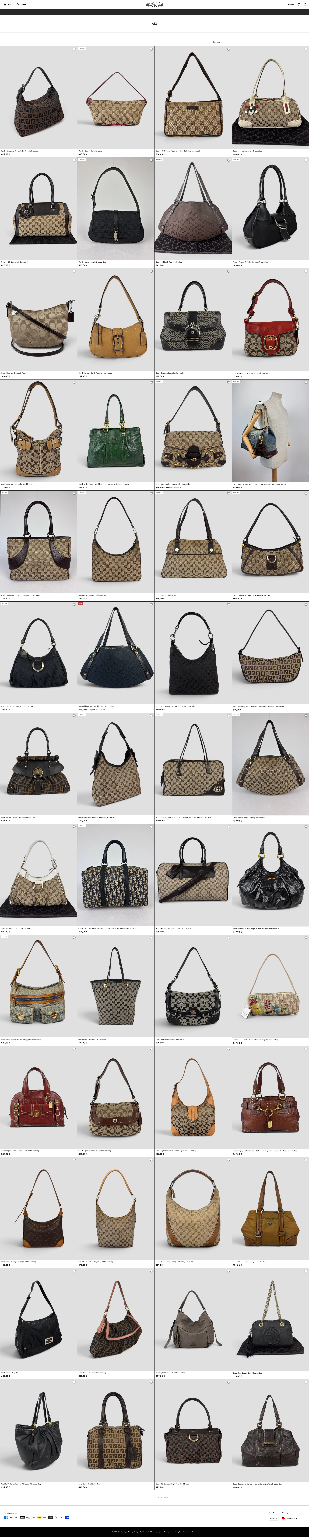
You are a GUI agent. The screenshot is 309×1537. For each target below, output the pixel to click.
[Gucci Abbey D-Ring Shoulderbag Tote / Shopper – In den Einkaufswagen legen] (151, 708)
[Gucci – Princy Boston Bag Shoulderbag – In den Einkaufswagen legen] (305, 153)
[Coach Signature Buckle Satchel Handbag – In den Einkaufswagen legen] (228, 375)
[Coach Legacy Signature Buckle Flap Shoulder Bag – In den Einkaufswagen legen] (305, 375)
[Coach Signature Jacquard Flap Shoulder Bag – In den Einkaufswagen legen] (151, 1153)
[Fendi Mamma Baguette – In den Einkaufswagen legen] (73, 1375)
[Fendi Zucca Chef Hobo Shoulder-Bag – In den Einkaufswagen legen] (151, 1375)
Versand (186, 1532)
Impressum (158, 1532)
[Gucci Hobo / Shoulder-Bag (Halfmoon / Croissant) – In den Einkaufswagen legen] (228, 1264)
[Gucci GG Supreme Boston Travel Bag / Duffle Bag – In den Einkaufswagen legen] (228, 931)
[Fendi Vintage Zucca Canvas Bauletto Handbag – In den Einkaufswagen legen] (73, 820)
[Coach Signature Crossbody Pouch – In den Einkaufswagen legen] (73, 375)
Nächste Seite (163, 1498)
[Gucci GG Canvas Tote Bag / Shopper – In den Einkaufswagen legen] (151, 1042)
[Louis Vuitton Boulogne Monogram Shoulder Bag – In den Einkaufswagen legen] (73, 1264)
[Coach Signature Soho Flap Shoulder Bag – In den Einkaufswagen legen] (228, 1042)
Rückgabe (178, 1532)
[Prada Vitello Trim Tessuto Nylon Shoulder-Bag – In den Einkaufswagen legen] (305, 1264)
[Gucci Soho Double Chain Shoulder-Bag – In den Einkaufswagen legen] (305, 1375)
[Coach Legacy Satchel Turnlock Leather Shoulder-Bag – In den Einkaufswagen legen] (73, 1153)
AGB (192, 1532)
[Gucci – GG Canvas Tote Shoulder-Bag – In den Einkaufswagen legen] (73, 264)
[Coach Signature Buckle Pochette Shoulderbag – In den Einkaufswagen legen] (151, 375)
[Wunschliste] (299, 4)
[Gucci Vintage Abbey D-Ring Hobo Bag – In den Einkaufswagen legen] (73, 931)
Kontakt (150, 1532)
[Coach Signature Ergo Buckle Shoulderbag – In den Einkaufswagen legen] (73, 486)
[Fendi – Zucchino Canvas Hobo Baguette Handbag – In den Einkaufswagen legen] (73, 153)
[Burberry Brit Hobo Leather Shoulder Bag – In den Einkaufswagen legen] (228, 1375)
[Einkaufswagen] (305, 4)
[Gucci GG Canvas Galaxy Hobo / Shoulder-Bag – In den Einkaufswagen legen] (151, 1264)
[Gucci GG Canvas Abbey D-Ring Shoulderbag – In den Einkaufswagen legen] (228, 1486)
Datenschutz (168, 1532)
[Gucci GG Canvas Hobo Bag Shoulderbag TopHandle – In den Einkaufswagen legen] (228, 708)
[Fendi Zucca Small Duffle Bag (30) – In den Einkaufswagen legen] (151, 1486)
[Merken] (74, 49)
